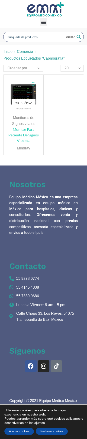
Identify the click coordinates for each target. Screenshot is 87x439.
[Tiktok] (56, 366)
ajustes (39, 423)
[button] (43, 22)
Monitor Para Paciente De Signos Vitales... (23, 135)
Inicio (8, 52)
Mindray (23, 148)
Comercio (25, 52)
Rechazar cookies (51, 431)
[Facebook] (31, 366)
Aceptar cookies (19, 431)
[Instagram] (43, 366)
